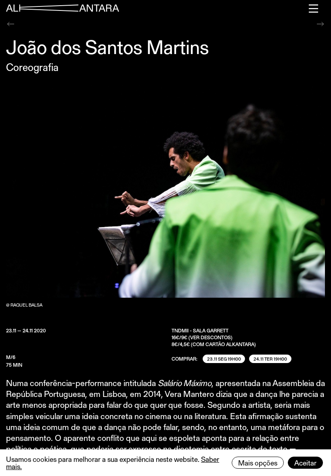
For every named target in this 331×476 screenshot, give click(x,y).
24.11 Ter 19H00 (270, 359)
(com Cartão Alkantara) (223, 344)
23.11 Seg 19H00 (224, 359)
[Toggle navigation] (314, 8)
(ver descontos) (211, 337)
